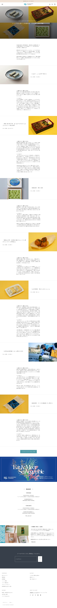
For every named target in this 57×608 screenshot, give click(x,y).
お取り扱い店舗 (4, 594)
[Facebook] (30, 595)
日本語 (10, 602)
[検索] (52, 4)
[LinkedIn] (40, 595)
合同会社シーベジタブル (34, 592)
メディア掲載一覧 (5, 582)
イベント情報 (4, 580)
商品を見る (33, 541)
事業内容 (3, 577)
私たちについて (4, 575)
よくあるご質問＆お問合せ (34, 575)
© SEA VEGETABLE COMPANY (8, 604)
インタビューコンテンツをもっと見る (28, 451)
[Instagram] (35, 595)
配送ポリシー (32, 577)
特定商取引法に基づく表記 (6, 586)
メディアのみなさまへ (6, 596)
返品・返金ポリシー (33, 579)
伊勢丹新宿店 (28, 492)
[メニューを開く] (2, 4)
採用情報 (3, 579)
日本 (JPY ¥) (5, 602)
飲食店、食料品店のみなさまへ (7, 592)
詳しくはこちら (28, 515)
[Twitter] (32, 595)
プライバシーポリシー (6, 584)
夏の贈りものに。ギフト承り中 (28, 1)
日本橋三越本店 (28, 505)
